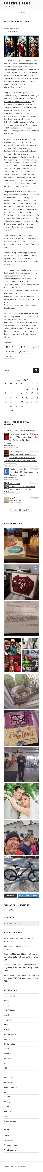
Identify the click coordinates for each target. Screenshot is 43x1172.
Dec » (32, 411)
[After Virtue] (6, 502)
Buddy (6, 1001)
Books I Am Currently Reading (21, 430)
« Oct (11, 411)
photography (9, 1082)
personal (7, 1073)
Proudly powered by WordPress (16, 1166)
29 (22, 406)
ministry (7, 1053)
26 (6, 406)
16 (27, 397)
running (7, 1102)
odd (5, 1068)
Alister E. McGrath (11, 463)
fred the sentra (10, 1034)
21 (16, 402)
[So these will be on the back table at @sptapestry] (21, 728)
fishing (6, 1029)
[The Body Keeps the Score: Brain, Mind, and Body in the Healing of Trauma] (6, 474)
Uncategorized (10, 1121)
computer (8, 1020)
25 (37, 402)
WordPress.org (10, 1150)
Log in (6, 1135)
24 (32, 402)
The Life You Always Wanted (25, 122)
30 (27, 406)
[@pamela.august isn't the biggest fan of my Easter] (21, 764)
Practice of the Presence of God (17, 101)
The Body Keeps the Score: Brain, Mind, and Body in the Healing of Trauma (23, 472)
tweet (6, 1116)
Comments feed (10, 1145)
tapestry (7, 1111)
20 (11, 402)
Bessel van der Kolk (11, 477)
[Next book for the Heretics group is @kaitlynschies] (21, 545)
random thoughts (11, 1087)
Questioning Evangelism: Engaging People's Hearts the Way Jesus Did (22, 486)
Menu (23, 13)
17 (32, 397)
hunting (7, 1039)
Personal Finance (11, 1078)
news (6, 1063)
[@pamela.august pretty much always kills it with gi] (21, 582)
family (6, 1025)
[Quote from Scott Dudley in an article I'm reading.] (21, 618)
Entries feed (9, 1140)
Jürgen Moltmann (11, 445)
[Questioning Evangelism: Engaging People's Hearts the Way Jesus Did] (6, 488)
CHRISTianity (9, 1010)
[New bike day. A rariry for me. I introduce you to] (21, 874)
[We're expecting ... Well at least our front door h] (21, 691)
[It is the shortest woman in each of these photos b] (21, 655)
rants (6, 1092)
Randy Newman (10, 491)
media (6, 1049)
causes (7, 1005)
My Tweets (8, 910)
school (6, 1106)
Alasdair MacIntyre (16, 500)
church (6, 1015)
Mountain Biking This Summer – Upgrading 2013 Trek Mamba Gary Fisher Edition (21, 957)
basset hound (9, 996)
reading (7, 1097)
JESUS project (10, 1044)
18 (37, 397)
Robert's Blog (17, 3)
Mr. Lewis (8, 1058)
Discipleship (10, 31)
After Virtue (14, 498)
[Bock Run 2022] (21, 837)
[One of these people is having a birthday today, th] (21, 801)
